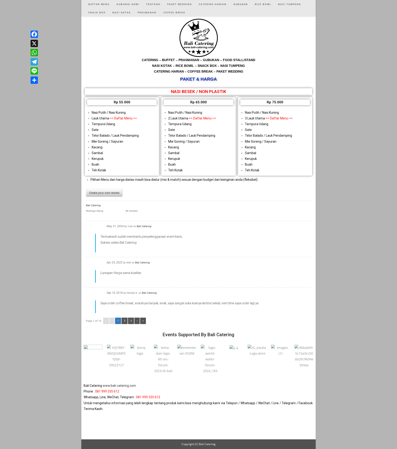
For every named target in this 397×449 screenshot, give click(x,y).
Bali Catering (93, 205)
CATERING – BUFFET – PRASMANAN (170, 60)
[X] (34, 43)
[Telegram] (34, 61)
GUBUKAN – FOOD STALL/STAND (229, 60)
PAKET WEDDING (229, 71)
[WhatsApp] (34, 52)
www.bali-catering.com (119, 385)
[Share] (34, 80)
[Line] (34, 71)
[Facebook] (34, 34)
